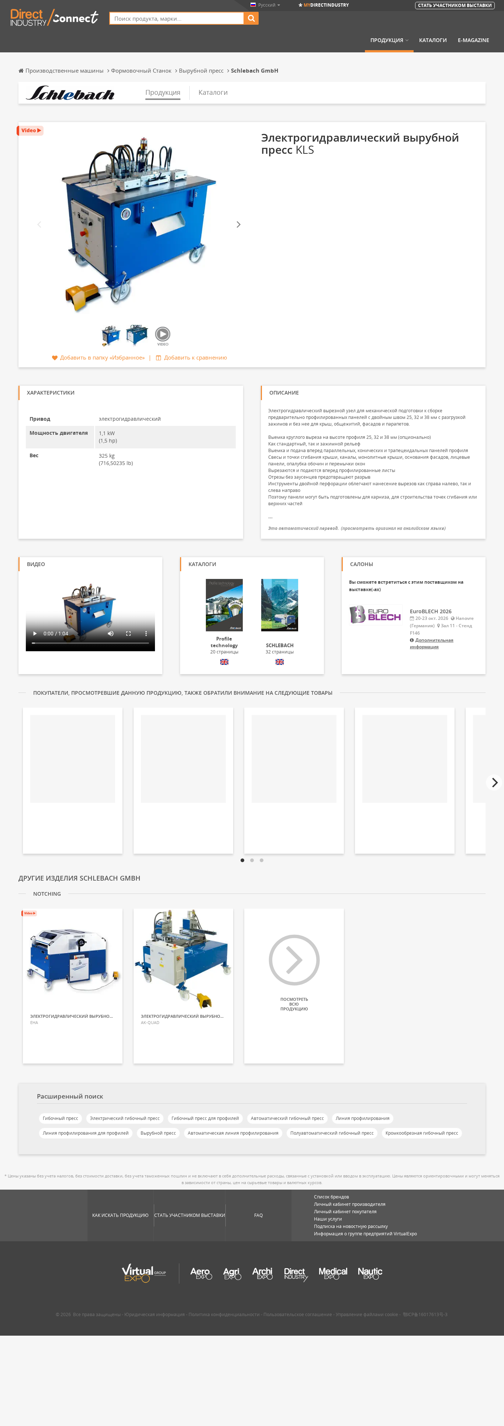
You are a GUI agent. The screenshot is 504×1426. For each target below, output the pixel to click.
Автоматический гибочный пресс (287, 1118)
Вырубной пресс (158, 1133)
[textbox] (176, 18)
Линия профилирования (363, 1118)
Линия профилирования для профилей (86, 1133)
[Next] (238, 224)
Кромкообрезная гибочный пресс (422, 1133)
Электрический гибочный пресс (125, 1118)
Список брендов (331, 1197)
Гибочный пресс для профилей (205, 1118)
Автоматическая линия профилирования (233, 1133)
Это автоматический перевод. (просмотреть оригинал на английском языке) (357, 528)
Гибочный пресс (60, 1118)
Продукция (386, 40)
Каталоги (433, 40)
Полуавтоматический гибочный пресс (332, 1133)
